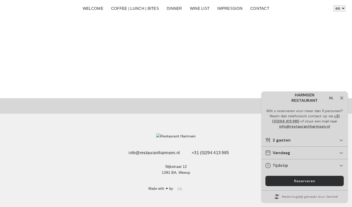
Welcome (93, 8)
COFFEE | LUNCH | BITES (135, 8)
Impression (229, 8)
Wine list (200, 8)
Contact (259, 8)
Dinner (174, 8)
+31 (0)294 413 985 (210, 153)
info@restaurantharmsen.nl (154, 153)
